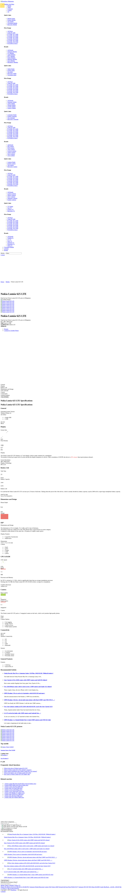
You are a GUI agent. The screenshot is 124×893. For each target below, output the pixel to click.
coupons (6, 248)
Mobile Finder (11, 18)
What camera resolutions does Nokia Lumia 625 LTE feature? (20, 771)
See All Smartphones (6, 829)
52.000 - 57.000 (12, 40)
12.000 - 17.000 (12, 34)
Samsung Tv (10, 242)
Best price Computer (12, 119)
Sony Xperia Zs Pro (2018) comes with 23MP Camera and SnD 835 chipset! (25, 680)
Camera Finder (11, 162)
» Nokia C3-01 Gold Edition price (13, 789)
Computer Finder (12, 115)
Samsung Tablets (11, 102)
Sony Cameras (11, 196)
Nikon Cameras (11, 195)
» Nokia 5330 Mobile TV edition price (14, 793)
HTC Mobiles (11, 56)
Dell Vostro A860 (53, 887)
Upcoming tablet (11, 75)
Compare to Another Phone (11, 330)
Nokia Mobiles (11, 57)
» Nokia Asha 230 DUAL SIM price (14, 794)
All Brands (10, 50)
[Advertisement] (62, 268)
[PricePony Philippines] (7, 1)
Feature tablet (11, 70)
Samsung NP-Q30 (83, 887)
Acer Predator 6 (4, 758)
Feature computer (12, 116)
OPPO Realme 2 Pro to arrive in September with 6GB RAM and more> (24, 693)
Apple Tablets (11, 103)
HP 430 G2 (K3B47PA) (22, 887)
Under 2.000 (11, 33)
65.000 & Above (12, 43)
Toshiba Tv (10, 238)
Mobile (9, 6)
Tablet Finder (11, 69)
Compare (3, 891)
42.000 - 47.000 (12, 39)
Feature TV (10, 209)
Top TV (9, 208)
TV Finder (10, 206)
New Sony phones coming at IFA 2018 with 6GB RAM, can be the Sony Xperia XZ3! (28, 706)
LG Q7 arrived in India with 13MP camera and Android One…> (22, 713)
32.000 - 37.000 (12, 37)
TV (8, 12)
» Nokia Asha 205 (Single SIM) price (14, 797)
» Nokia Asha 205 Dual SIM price (13, 796)
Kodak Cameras (11, 200)
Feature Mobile (11, 20)
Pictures (6, 329)
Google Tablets (11, 106)
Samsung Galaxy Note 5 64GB (8, 750)
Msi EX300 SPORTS (13, 888)
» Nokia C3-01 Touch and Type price (14, 791)
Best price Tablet (11, 73)
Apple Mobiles (11, 54)
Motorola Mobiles (12, 59)
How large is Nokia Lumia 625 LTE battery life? (17, 774)
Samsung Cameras (12, 198)
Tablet (9, 7)
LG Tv (9, 239)
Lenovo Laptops (11, 151)
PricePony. (14, 890)
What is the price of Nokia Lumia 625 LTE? (16, 768)
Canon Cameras (11, 193)
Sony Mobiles (11, 61)
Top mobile (10, 21)
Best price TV (11, 211)
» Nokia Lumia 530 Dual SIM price (13, 786)
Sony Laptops (11, 154)
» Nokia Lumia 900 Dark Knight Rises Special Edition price (20, 783)
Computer (10, 9)
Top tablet (10, 72)
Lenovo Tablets (11, 108)
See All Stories (5, 880)
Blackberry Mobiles (12, 62)
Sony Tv (9, 241)
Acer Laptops (11, 155)
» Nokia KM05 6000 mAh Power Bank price (16, 785)
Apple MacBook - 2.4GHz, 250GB (109, 887)
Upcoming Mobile (12, 23)
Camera (9, 10)
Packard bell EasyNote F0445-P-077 (68, 887)
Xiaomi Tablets (11, 105)
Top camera (10, 165)
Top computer (11, 118)
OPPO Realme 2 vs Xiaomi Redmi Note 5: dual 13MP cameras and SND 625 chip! (27, 720)
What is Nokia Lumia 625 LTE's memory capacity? (17, 770)
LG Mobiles (10, 53)
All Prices (10, 31)
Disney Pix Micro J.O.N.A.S (8, 887)
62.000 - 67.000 (12, 42)
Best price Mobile (12, 24)
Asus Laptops (11, 149)
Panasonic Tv (11, 244)
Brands (6, 250)
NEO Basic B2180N (94, 887)
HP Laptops (10, 146)
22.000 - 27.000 (12, 36)
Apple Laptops (11, 152)
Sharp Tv (9, 245)
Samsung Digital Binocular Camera (39, 887)
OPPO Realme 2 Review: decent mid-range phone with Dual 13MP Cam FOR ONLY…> (29, 700)
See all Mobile (4, 397)
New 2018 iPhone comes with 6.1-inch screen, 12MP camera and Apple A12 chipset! (28, 686)
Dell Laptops (10, 148)
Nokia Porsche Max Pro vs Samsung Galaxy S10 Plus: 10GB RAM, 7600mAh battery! (28, 673)
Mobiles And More (9, 4)
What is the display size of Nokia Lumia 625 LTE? (17, 773)
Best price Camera (12, 166)
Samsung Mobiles (12, 51)
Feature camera (11, 163)
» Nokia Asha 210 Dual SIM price (13, 788)
